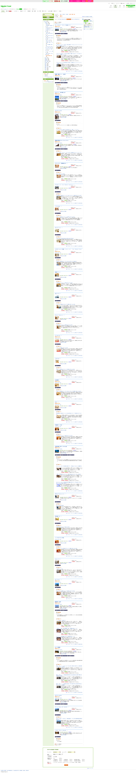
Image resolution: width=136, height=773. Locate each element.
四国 (45, 67)
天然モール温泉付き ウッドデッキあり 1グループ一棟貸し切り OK (68, 391)
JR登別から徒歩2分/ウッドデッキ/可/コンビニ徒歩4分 (66, 261)
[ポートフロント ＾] (69, 583)
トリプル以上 (72, 762)
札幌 (47, 24)
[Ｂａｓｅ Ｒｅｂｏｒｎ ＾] (69, 318)
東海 (45, 64)
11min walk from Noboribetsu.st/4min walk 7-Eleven (65, 238)
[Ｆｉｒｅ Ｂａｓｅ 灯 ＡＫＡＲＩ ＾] (69, 710)
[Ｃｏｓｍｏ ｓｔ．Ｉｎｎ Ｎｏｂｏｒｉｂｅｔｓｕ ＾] (69, 188)
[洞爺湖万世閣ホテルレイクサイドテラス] (74, 144)
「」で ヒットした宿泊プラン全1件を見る (74, 137)
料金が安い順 (64, 19)
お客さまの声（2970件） (59, 649)
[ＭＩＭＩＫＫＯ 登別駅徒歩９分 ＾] (69, 166)
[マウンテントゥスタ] (69, 114)
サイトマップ (118, 3)
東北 (45, 57)
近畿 (45, 65)
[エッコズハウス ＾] (69, 339)
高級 (45, 74)
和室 (76, 762)
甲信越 (46, 62)
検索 (66, 765)
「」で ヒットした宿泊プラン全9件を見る (74, 644)
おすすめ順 (59, 19)
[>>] (82, 19)
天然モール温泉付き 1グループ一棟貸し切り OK (65, 369)
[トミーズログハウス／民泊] (69, 541)
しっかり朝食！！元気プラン (61, 620)
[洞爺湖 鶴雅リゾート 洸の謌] (74, 78)
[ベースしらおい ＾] (69, 209)
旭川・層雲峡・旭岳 (49, 44)
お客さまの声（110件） (58, 604)
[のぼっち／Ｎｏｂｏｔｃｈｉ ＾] (69, 497)
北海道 (64, 14)
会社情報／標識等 (3, 770)
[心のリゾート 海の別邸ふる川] (74, 96)
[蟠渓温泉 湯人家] (69, 605)
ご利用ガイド (113, 3)
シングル (55, 762)
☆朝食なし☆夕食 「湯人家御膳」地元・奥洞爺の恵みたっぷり (66, 628)
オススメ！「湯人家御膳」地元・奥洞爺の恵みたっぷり (65, 636)
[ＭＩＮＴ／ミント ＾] (69, 231)
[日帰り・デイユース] (64, 454)
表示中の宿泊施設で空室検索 (87, 16)
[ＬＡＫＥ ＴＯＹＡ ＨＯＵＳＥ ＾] (69, 732)
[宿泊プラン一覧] (58, 33)
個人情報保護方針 (10, 770)
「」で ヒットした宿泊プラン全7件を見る (74, 71)
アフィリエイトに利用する (88, 29)
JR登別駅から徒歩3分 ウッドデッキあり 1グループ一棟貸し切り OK (68, 195)
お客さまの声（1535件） (59, 27)
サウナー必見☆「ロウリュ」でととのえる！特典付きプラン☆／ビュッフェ (69, 152)
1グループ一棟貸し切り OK (62, 347)
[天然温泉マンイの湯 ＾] (69, 428)
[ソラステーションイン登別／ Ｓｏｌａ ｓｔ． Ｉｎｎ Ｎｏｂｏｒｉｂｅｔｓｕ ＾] (69, 254)
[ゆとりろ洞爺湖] (74, 651)
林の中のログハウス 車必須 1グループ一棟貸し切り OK (66, 548)
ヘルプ (109, 3)
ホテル (87, 22)
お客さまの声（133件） (58, 76)
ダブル (64, 762)
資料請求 (27, 770)
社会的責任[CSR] (16, 770)
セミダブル (60, 762)
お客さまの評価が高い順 (75, 19)
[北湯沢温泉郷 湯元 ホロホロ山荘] (74, 450)
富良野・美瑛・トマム (49, 42)
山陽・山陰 (46, 66)
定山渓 (47, 32)
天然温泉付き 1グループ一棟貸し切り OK (64, 282)
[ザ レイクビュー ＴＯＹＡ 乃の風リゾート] (74, 29)
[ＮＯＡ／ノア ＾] (69, 562)
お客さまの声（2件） (58, 113)
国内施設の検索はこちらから (88, 27)
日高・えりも (48, 41)
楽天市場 (128, 3)
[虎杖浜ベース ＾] (69, 275)
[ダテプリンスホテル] (69, 699)
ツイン (68, 762)
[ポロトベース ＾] (69, 297)
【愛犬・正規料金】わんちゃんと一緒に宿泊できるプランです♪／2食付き (68, 474)
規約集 (24, 770)
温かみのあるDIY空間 (59, 505)
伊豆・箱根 (46, 61)
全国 (60, 14)
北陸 (45, 63)
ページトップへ (90, 768)
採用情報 (20, 770)
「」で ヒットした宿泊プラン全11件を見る (74, 692)
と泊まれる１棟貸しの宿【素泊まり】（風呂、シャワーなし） (67, 129)
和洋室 (79, 762)
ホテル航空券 (89, 23)
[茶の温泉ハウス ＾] (69, 519)
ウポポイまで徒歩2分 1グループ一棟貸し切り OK (65, 304)
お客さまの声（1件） (58, 252)
